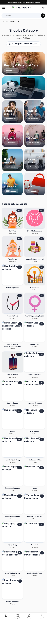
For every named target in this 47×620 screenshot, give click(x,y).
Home (5, 21)
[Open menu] (4, 8)
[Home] (23, 8)
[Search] (43, 15)
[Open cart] (43, 8)
